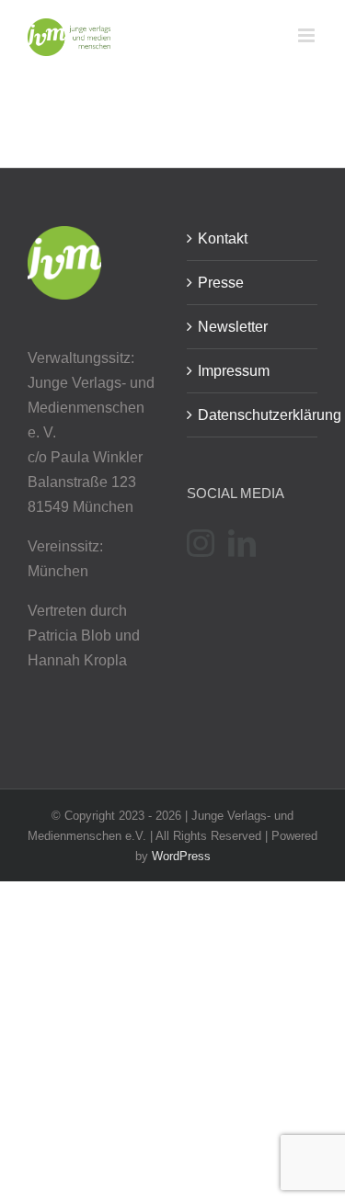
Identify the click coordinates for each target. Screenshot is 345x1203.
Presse (221, 282)
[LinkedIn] (242, 543)
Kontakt (222, 238)
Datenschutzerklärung (253, 415)
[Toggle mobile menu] (307, 35)
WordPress (181, 856)
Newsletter (233, 327)
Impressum (234, 371)
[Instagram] (200, 543)
